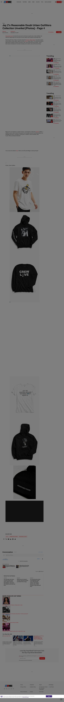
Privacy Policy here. (25, 697)
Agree (49, 696)
